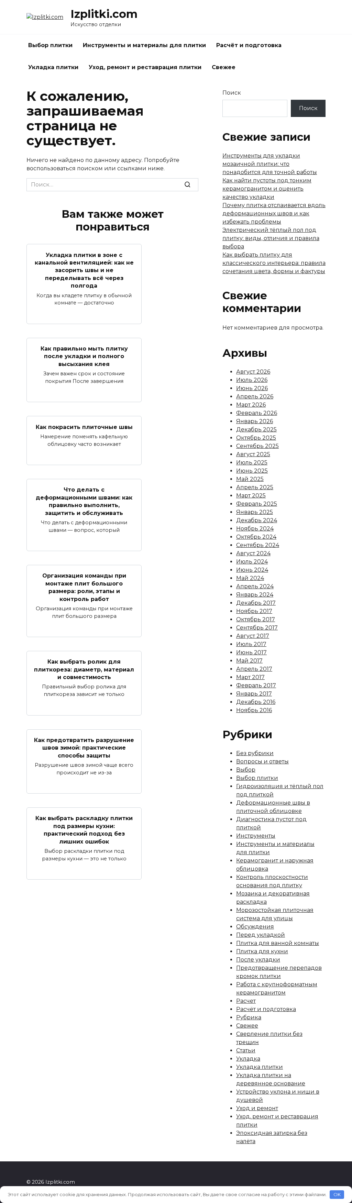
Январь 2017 (254, 693)
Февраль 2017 (256, 685)
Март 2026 (251, 404)
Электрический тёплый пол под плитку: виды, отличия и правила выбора (270, 238)
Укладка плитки (53, 67)
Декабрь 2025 (256, 429)
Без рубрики (255, 753)
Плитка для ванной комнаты (277, 943)
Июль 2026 (251, 380)
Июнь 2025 (252, 471)
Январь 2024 (254, 594)
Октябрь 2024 (256, 537)
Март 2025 (251, 495)
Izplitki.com (104, 14)
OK (337, 1194)
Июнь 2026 (252, 388)
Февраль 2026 (256, 413)
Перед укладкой (260, 935)
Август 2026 (253, 371)
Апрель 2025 (254, 487)
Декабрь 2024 (256, 520)
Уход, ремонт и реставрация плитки (145, 67)
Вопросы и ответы (262, 761)
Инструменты (255, 836)
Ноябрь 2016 (254, 710)
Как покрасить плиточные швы (84, 426)
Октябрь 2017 (255, 619)
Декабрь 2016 (255, 702)
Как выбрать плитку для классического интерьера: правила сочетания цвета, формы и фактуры (274, 263)
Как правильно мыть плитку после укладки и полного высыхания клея (84, 356)
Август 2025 (253, 454)
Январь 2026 (254, 421)
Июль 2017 (251, 644)
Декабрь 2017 (256, 603)
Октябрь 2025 (256, 437)
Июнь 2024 (252, 570)
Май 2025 (250, 479)
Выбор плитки (50, 45)
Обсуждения (255, 926)
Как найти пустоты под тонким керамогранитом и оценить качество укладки (266, 188)
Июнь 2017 (251, 652)
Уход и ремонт (257, 1108)
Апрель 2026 (254, 396)
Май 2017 (249, 660)
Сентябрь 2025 (257, 446)
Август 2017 (252, 636)
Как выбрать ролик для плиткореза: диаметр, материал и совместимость (84, 669)
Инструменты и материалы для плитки (144, 45)
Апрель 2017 (254, 669)
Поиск (231, 92)
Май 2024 (250, 578)
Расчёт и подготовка (249, 45)
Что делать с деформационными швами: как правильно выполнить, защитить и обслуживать (84, 501)
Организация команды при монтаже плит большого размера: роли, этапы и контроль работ (84, 587)
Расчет (246, 1001)
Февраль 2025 (256, 504)
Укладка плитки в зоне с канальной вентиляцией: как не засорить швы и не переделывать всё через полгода (84, 270)
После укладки (258, 959)
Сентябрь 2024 (257, 545)
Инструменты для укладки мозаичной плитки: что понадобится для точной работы (269, 163)
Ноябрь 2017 (254, 611)
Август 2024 (253, 553)
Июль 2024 (252, 561)
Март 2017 (250, 677)
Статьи (245, 1050)
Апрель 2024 (255, 586)
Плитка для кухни (262, 951)
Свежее (223, 67)
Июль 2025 (251, 462)
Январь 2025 (254, 512)
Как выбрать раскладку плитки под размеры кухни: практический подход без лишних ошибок (84, 830)
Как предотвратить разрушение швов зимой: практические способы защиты (84, 748)
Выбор (245, 769)
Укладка (248, 1058)
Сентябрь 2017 (257, 627)
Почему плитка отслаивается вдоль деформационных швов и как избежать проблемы (274, 213)
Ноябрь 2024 (255, 528)
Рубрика (248, 1017)
